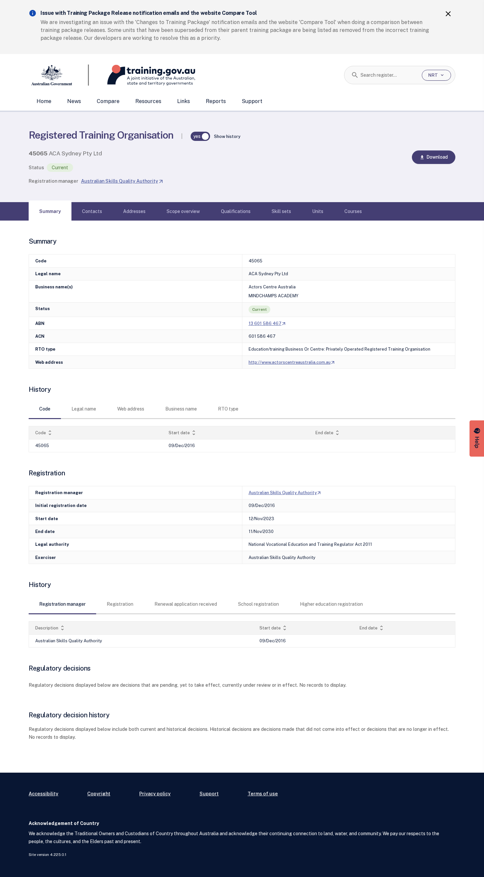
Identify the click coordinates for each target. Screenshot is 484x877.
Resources (148, 101)
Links (183, 101)
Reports (216, 101)
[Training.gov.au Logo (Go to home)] (142, 75)
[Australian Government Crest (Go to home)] (59, 75)
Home (44, 101)
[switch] (200, 136)
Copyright (98, 793)
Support (252, 101)
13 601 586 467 (267, 323)
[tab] (50, 211)
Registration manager (53, 181)
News (74, 101)
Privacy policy (155, 793)
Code (44, 433)
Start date (183, 433)
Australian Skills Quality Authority (122, 181)
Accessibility (43, 793)
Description (50, 628)
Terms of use (263, 793)
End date (327, 433)
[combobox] (389, 75)
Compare (108, 101)
